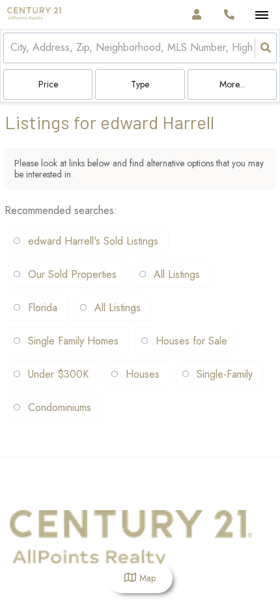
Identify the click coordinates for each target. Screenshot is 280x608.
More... (232, 84)
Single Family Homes (73, 340)
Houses (143, 374)
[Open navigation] (261, 15)
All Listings (177, 274)
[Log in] (196, 14)
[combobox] (12, 47)
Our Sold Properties (72, 274)
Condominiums (59, 407)
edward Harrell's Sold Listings (93, 241)
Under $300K (58, 374)
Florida (42, 307)
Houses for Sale (191, 340)
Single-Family (225, 374)
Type (140, 84)
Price (48, 84)
